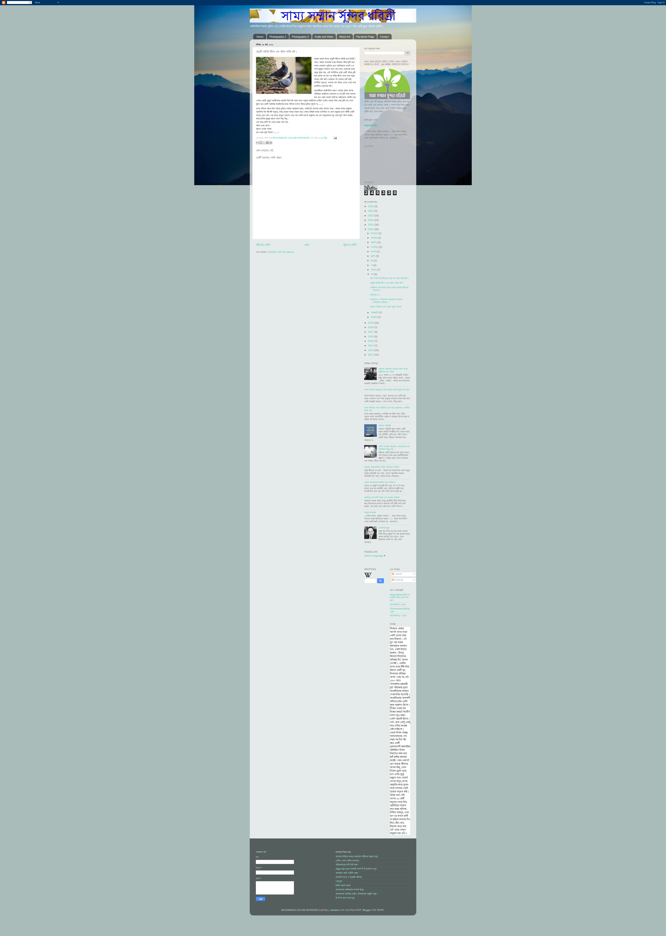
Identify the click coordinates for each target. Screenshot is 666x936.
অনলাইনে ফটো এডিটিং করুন (347, 873)
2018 (371, 327)
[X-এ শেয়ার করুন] (264, 142)
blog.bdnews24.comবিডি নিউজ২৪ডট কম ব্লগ (400, 597)
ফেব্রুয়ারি (375, 312)
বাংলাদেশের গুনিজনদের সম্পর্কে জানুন (350, 889)
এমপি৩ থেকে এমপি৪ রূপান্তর (347, 860)
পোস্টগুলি (398, 574)
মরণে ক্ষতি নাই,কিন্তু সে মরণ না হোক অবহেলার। (389, 278)
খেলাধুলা (339, 881)
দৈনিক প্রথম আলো (343, 885)
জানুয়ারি (374, 317)
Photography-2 (300, 36)
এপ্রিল (374, 269)
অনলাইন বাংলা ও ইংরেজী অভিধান (349, 877)
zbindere (335, 910)
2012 (371, 354)
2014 (371, 345)
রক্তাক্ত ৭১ (375, 294)
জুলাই (373, 256)
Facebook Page (365, 36)
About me (344, 36)
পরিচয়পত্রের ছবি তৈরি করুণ (347, 864)
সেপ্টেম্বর (375, 247)
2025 (371, 206)
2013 (371, 350)
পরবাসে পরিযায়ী (384, 425)
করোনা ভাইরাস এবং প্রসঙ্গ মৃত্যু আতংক (386, 306)
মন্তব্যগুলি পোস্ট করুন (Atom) (281, 252)
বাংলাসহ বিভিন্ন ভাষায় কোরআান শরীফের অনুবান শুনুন (357, 856)
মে (372, 265)
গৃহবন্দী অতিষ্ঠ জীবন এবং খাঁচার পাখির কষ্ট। (387, 283)
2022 (371, 220)
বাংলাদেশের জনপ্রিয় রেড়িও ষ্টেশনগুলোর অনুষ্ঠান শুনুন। (357, 893)
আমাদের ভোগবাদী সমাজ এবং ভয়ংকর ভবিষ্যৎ (382, 497)
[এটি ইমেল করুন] (257, 142)
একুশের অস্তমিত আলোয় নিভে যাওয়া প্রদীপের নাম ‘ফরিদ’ (393, 370)
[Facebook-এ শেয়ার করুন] (267, 142)
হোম (306, 245)
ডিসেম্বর (374, 233)
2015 (371, 341)
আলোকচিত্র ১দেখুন (397, 604)
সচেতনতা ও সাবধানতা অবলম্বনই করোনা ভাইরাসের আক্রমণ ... (386, 300)
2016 (371, 336)
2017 (371, 332)
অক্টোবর (374, 242)
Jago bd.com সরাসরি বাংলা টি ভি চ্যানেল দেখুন (356, 868)
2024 (371, 211)
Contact (384, 36)
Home (260, 36)
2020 (371, 229)
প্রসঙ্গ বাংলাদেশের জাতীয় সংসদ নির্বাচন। (380, 482)
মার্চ (372, 274)
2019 (371, 323)
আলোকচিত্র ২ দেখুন (398, 615)
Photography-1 (278, 36)
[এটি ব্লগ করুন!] (261, 142)
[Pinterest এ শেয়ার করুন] (270, 142)
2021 (371, 224)
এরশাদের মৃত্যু (384, 527)
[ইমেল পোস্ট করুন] (334, 138)
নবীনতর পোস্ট (263, 245)
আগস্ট (374, 251)
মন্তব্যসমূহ (398, 580)
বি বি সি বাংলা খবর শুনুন (345, 898)
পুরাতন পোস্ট (349, 245)
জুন (372, 260)
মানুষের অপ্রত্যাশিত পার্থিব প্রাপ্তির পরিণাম (381, 467)
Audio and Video (324, 36)
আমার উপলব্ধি (370, 125)
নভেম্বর (374, 238)
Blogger (367, 910)
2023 (371, 215)
